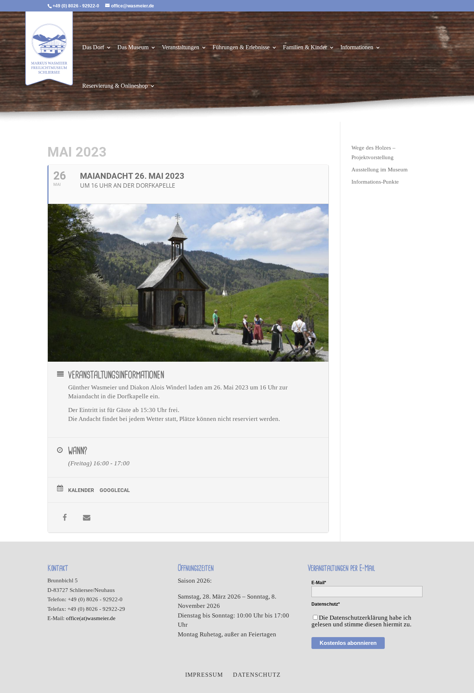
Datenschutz (257, 675)
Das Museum (132, 47)
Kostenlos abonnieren (348, 643)
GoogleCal (115, 490)
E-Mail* (318, 582)
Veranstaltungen (180, 47)
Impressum (204, 675)
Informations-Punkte (375, 182)
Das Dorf (93, 47)
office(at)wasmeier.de (91, 618)
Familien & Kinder (305, 47)
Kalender (81, 490)
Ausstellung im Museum (379, 170)
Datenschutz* (325, 604)
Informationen (356, 47)
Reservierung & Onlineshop (115, 86)
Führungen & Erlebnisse (241, 47)
